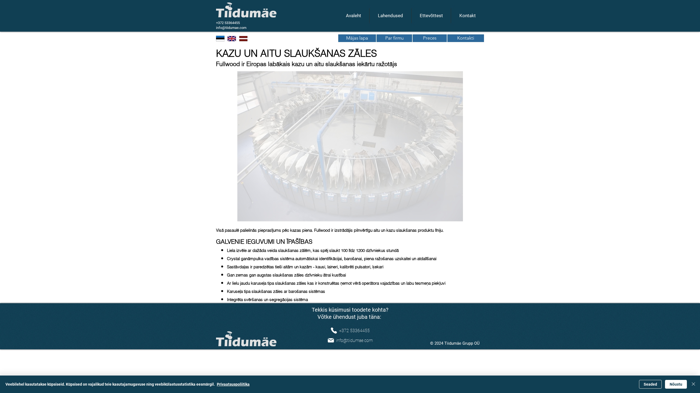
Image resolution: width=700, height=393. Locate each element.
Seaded (650, 384)
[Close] (693, 384)
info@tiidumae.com (231, 28)
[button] (350, 146)
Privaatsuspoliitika (233, 384)
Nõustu (676, 384)
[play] (493, 217)
